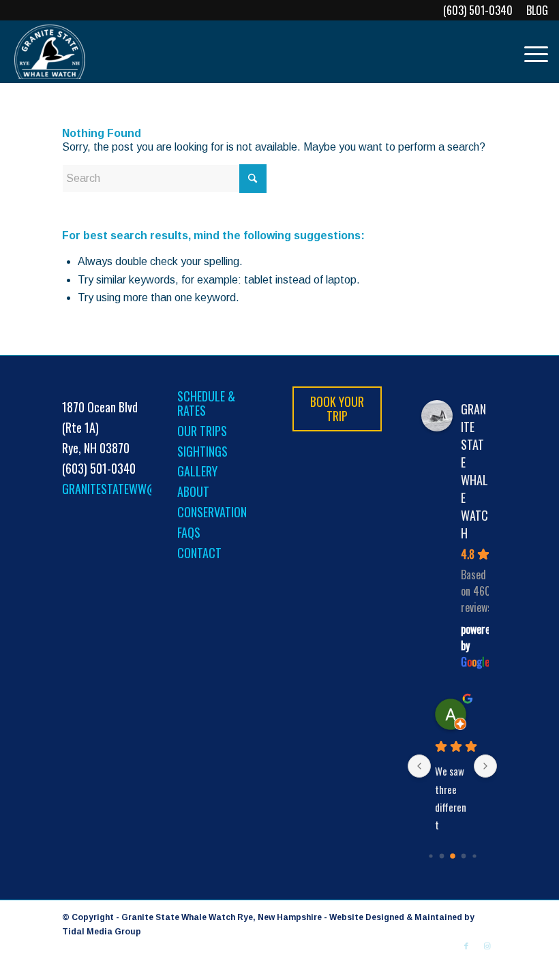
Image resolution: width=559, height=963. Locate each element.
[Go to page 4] (474, 856)
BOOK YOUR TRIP (337, 409)
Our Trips (202, 431)
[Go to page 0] (430, 856)
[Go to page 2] (452, 856)
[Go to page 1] (441, 856)
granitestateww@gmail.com (137, 489)
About (193, 491)
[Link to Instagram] (487, 946)
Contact (199, 553)
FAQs (188, 532)
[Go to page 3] (463, 856)
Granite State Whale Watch (474, 471)
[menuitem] (533, 10)
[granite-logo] (49, 52)
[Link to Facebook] (466, 946)
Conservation (212, 512)
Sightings (202, 451)
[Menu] (529, 51)
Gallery (197, 471)
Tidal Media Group (101, 931)
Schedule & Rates (206, 403)
